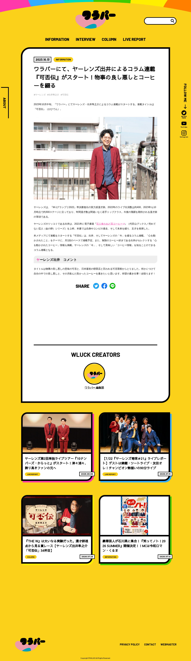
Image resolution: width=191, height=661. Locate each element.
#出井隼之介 (53, 94)
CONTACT (150, 644)
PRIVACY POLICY (130, 644)
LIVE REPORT (134, 39)
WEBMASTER (169, 644)
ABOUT (4, 103)
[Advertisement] (95, 317)
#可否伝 (64, 94)
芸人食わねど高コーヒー (109, 224)
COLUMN (109, 39)
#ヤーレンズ (40, 94)
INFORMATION (57, 39)
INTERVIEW (85, 39)
